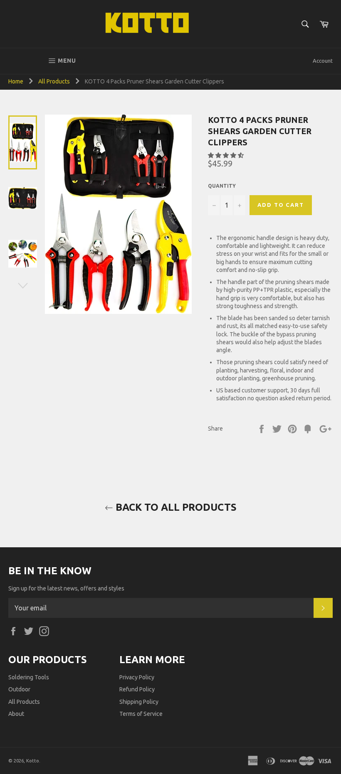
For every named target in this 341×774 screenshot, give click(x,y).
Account (323, 61)
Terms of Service (141, 713)
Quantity (222, 186)
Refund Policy (137, 689)
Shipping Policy (138, 701)
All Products (54, 81)
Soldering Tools (28, 677)
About (16, 713)
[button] (226, 155)
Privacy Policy (136, 677)
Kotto (32, 760)
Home (15, 81)
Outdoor (19, 689)
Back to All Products (175, 507)
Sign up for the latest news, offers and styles (66, 588)
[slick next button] (22, 285)
